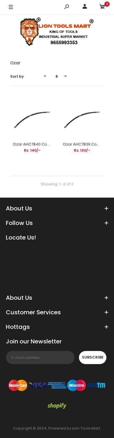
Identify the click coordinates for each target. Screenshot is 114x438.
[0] (102, 7)
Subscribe (92, 357)
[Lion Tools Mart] (57, 33)
